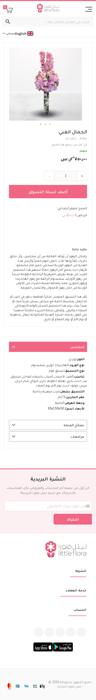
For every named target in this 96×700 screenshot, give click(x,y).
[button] (41, 124)
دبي (64, 215)
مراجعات (77, 436)
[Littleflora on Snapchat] (38, 632)
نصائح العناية (73, 425)
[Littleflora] (48, 9)
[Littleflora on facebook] (81, 632)
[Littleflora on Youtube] (49, 632)
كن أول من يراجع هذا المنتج (69, 144)
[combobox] (48, 21)
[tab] (48, 347)
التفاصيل (77, 346)
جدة (71, 215)
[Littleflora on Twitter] (71, 632)
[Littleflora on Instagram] (60, 632)
